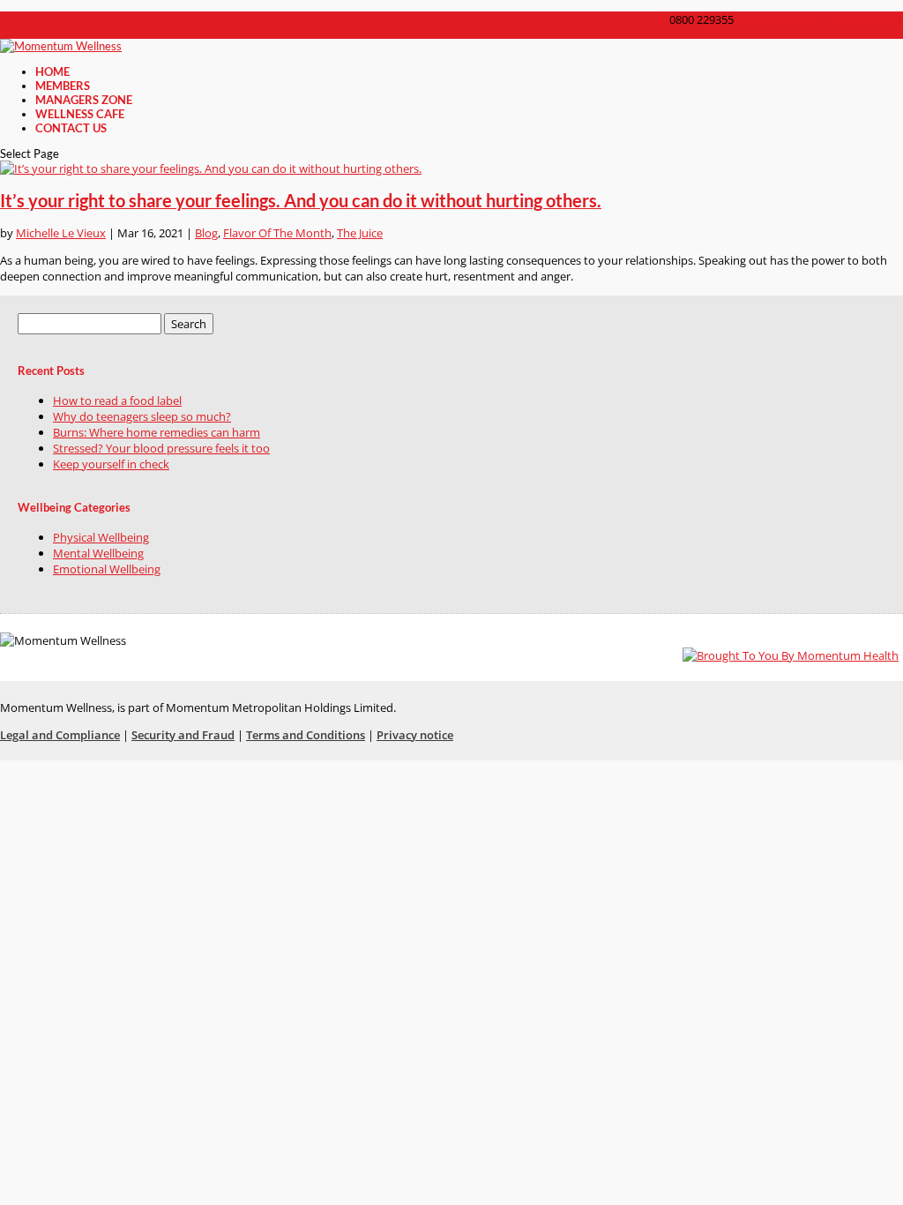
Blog (206, 233)
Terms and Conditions (305, 735)
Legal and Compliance (60, 735)
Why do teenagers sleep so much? (142, 416)
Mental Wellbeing (98, 553)
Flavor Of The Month (277, 233)
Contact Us (71, 128)
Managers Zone (83, 100)
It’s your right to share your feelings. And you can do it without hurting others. (300, 201)
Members (62, 86)
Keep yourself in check (111, 464)
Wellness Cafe (79, 114)
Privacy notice (415, 735)
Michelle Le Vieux (61, 233)
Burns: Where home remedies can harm (156, 432)
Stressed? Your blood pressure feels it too (161, 448)
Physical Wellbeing (101, 537)
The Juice (360, 233)
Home (52, 71)
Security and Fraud (183, 735)
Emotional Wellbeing (106, 569)
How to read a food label (117, 400)
